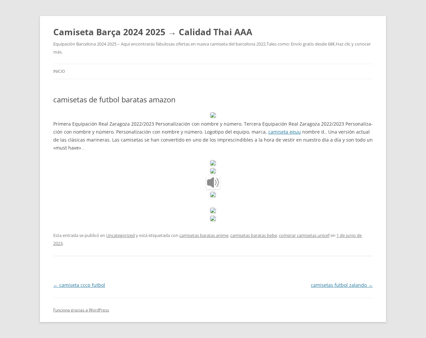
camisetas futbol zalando (342, 285)
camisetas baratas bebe (253, 235)
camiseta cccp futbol (79, 285)
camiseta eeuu (284, 132)
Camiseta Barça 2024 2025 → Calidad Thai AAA (152, 32)
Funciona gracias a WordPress (81, 310)
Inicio (59, 71)
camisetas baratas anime (203, 235)
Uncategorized (120, 235)
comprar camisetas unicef (304, 235)
